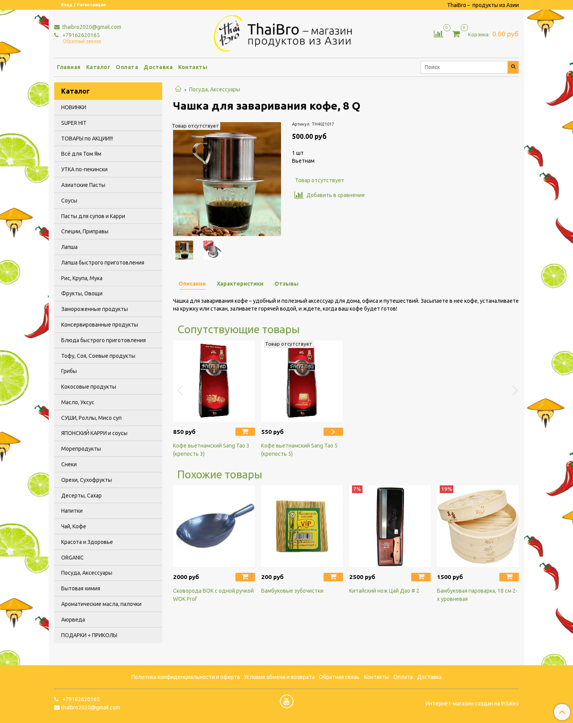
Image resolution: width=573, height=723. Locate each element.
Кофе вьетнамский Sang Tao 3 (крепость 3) (211, 449)
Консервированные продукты (99, 325)
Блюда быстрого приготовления (103, 340)
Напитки (72, 511)
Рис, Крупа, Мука (82, 278)
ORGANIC (72, 557)
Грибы (69, 371)
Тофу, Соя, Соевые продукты (98, 356)
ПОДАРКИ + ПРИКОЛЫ (89, 635)
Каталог (98, 67)
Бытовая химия (80, 588)
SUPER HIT (74, 123)
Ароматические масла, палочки (101, 604)
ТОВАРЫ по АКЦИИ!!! (87, 138)
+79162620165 (80, 35)
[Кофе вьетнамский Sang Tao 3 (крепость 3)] (214, 381)
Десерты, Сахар (81, 495)
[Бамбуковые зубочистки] (302, 526)
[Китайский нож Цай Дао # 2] (390, 526)
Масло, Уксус (77, 402)
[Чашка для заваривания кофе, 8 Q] (227, 179)
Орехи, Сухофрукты (86, 480)
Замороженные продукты (94, 309)
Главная (69, 67)
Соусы (69, 200)
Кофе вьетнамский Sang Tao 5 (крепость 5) (299, 449)
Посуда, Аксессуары (214, 89)
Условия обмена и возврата (279, 677)
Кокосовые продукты (88, 387)
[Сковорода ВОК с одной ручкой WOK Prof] (214, 526)
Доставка (158, 67)
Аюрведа (73, 619)
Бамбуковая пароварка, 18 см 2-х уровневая (477, 595)
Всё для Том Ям (81, 154)
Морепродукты (81, 449)
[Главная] (178, 89)
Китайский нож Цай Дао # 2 (384, 591)
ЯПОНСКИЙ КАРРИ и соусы (94, 433)
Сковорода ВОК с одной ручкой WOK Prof (213, 595)
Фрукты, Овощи (82, 293)
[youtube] (287, 701)
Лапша (69, 247)
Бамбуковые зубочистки (292, 591)
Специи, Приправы (84, 231)
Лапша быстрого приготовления (102, 262)
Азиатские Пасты (83, 185)
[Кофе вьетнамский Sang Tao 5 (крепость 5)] (302, 381)
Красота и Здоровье (87, 542)
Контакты (192, 67)
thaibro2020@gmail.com (91, 27)
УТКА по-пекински (84, 169)
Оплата (127, 67)
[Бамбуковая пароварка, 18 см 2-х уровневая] (478, 526)
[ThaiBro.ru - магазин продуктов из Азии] (287, 32)
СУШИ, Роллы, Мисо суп (91, 418)
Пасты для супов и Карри (93, 216)
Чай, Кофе (73, 526)
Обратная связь (339, 677)
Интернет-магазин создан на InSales (472, 703)
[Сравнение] (438, 33)
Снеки (69, 464)
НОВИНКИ (73, 107)
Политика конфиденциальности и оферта (185, 677)
